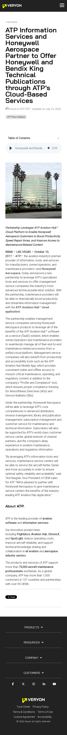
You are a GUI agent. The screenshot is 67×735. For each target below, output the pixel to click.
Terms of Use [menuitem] (45, 711)
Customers (32, 673)
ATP (28, 109)
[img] (48, 148)
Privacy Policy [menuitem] (41, 706)
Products (31, 627)
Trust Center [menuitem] (23, 706)
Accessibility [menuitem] (45, 716)
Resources (32, 642)
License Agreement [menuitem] (24, 716)
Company (31, 657)
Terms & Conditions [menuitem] (24, 711)
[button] (10, 148)
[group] (33, 148)
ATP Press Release (16, 117)
